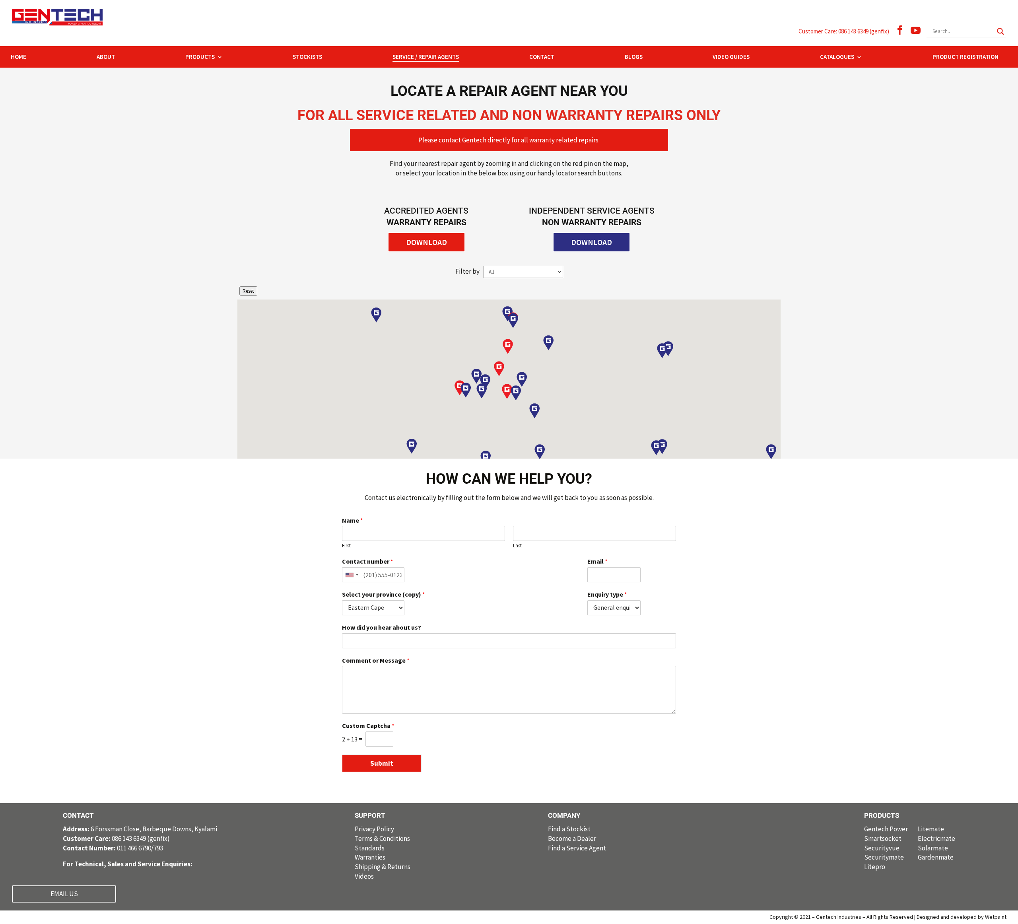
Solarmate (933, 848)
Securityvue (881, 848)
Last (517, 546)
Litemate (931, 829)
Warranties (370, 857)
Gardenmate (936, 857)
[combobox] (351, 575)
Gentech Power (886, 829)
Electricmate (936, 838)
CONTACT (541, 57)
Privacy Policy (374, 829)
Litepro (874, 866)
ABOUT (106, 57)
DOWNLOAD (426, 242)
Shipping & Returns (382, 866)
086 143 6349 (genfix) (116, 838)
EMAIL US (64, 893)
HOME (18, 57)
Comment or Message (376, 660)
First (346, 546)
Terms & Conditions (382, 838)
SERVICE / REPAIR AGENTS (425, 57)
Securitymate (884, 857)
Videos (364, 876)
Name (352, 520)
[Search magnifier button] (1000, 31)
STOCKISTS (307, 57)
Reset (248, 291)
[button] (516, 393)
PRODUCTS (200, 57)
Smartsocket (882, 838)
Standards (370, 848)
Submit (381, 763)
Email (597, 561)
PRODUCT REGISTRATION (966, 57)
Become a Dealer (572, 838)
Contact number (367, 561)
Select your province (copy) (383, 594)
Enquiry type (607, 594)
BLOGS (634, 57)
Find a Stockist (569, 829)
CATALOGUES (837, 57)
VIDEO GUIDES (731, 57)
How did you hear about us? (381, 627)
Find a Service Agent (577, 848)
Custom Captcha (368, 725)
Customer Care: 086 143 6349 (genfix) (843, 31)
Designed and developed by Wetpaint (961, 916)
